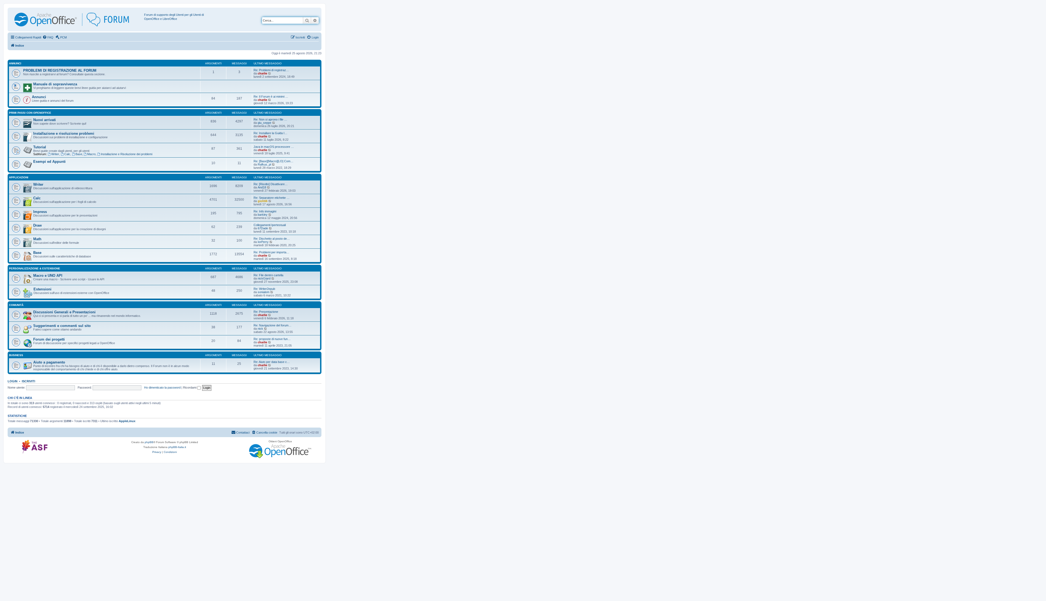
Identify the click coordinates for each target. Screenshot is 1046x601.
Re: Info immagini (265, 211)
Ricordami (190, 387)
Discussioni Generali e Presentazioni (64, 312)
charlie (262, 73)
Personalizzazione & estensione (34, 268)
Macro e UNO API (47, 276)
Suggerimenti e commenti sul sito (62, 326)
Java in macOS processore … (274, 146)
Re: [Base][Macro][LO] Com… (273, 161)
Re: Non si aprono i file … (270, 119)
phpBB (149, 442)
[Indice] (76, 19)
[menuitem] (47, 37)
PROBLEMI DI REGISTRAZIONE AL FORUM (59, 70)
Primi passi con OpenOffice (30, 112)
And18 (262, 187)
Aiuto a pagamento (49, 362)
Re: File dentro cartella (268, 275)
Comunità (16, 304)
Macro (91, 154)
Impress (40, 212)
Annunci (15, 63)
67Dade (263, 228)
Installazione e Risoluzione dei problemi (126, 154)
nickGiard (264, 278)
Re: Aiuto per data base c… (272, 361)
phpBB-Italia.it (177, 447)
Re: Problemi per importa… (271, 252)
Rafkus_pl (264, 164)
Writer (55, 154)
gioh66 (262, 201)
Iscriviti (28, 381)
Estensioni (42, 289)
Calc (67, 154)
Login (12, 381)
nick (260, 328)
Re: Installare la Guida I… (270, 133)
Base (78, 154)
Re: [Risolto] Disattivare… (271, 184)
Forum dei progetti (49, 339)
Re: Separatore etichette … (272, 197)
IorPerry (263, 242)
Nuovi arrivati (44, 120)
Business (16, 355)
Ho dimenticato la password (162, 387)
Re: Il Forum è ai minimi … (271, 96)
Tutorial (39, 147)
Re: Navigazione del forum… (272, 325)
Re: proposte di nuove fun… (272, 339)
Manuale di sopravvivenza (55, 84)
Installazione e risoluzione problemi (63, 133)
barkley (262, 214)
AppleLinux (127, 421)
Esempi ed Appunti (49, 162)
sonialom (263, 292)
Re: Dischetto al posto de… (272, 238)
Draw (37, 225)
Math (37, 239)
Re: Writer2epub (264, 288)
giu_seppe (264, 122)
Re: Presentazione (266, 311)
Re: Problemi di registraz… (271, 70)
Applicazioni (18, 177)
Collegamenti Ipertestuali (270, 225)
